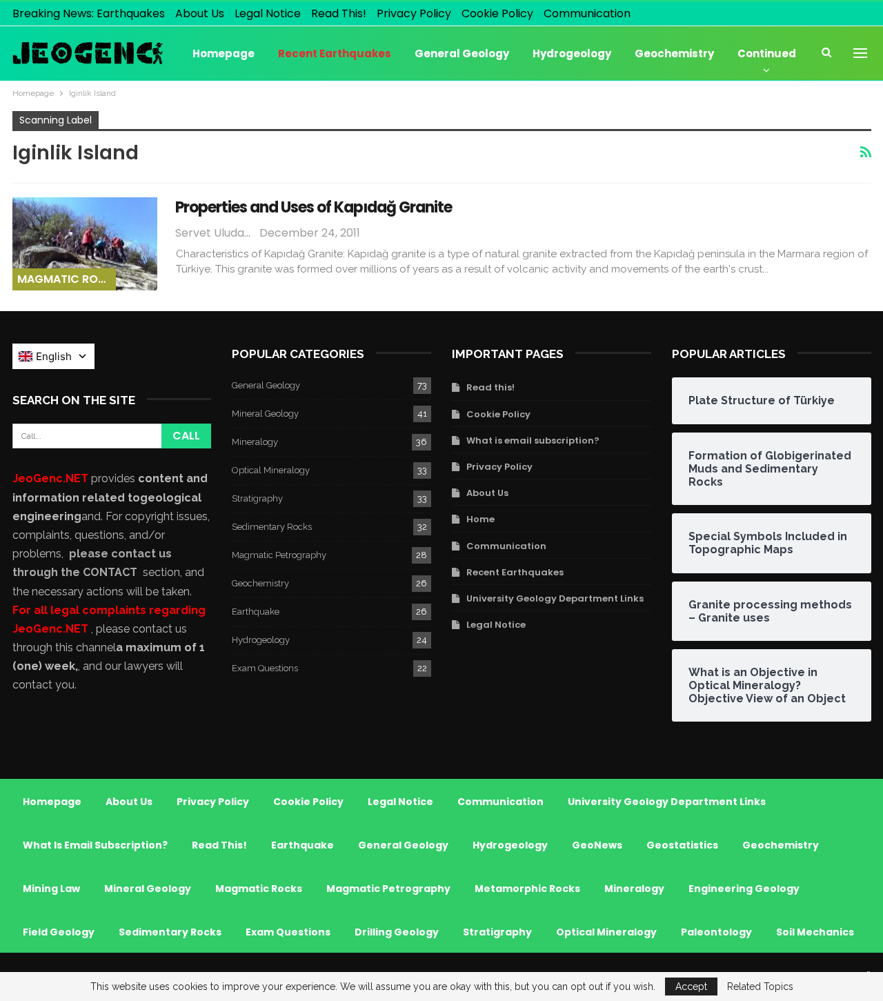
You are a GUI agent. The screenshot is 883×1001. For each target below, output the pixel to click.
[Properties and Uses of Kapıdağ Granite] (84, 243)
